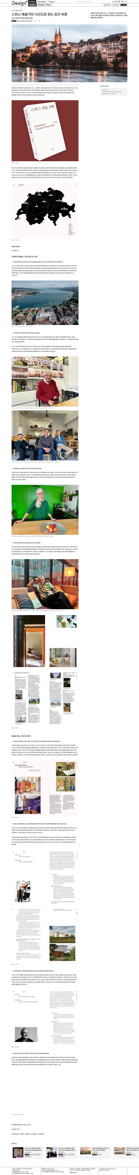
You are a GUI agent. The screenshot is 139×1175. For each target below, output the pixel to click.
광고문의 (88, 1170)
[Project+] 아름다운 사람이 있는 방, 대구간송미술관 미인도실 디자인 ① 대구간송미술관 (67, 1150)
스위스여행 (34, 1134)
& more (30, 21)
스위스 (22, 1134)
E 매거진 (78, 1170)
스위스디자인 (16, 1134)
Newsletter (107, 4)
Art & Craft (24, 21)
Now (48, 5)
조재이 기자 (16, 1129)
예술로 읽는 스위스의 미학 (109, 93)
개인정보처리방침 (85, 1168)
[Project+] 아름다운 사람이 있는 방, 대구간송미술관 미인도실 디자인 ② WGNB (34, 1150)
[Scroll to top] (137, 1173)
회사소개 (72, 1168)
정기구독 (72, 1170)
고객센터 (93, 1168)
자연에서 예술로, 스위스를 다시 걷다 (112, 91)
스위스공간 (41, 1134)
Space (18, 21)
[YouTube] (116, 1)
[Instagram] (122, 1)
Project (32, 5)
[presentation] (18, 1152)
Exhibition (27, 1156)
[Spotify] (119, 1)
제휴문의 (83, 1170)
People (41, 5)
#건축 (28, 1134)
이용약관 (78, 1168)
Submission (116, 4)
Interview (105, 89)
